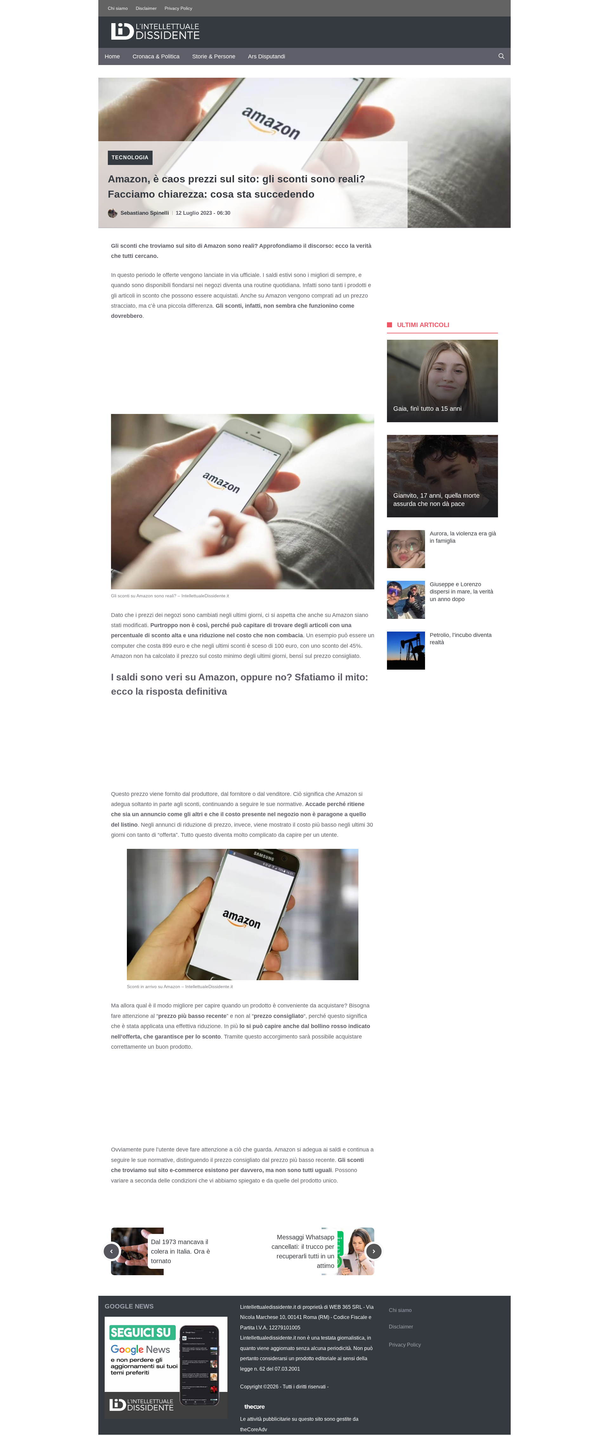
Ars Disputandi (266, 56)
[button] (501, 56)
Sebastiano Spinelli (145, 213)
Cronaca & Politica (156, 56)
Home (112, 56)
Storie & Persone (213, 56)
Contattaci (341, 1386)
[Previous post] (111, 1251)
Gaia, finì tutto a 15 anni (427, 408)
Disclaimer (146, 8)
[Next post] (374, 1251)
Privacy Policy (178, 8)
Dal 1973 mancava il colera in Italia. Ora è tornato (180, 1251)
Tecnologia (130, 157)
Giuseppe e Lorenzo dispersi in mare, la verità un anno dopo (461, 591)
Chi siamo (118, 8)
